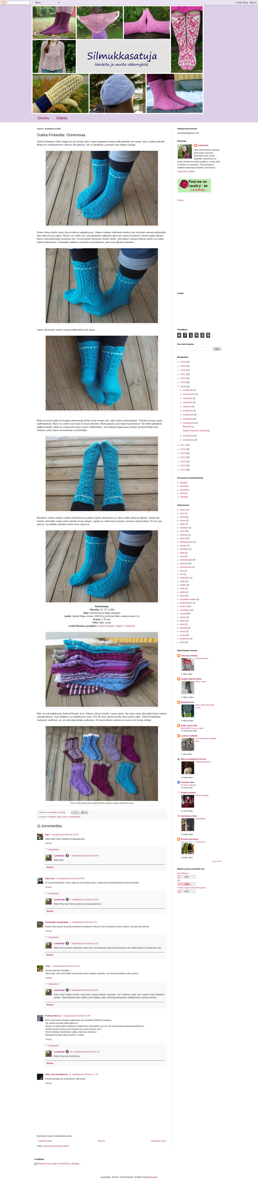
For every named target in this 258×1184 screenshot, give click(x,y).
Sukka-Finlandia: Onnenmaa (196, 430)
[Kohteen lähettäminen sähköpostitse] (73, 812)
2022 (183, 370)
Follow (180, 200)
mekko (183, 585)
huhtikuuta (188, 419)
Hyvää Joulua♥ (202, 795)
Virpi (47, 966)
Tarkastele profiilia (186, 171)
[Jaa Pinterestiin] (86, 812)
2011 (183, 470)
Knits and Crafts (189, 725)
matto (182, 581)
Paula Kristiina (188, 792)
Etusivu (43, 118)
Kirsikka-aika (187, 782)
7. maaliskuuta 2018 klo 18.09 (84, 855)
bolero (183, 510)
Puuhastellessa (53, 1016)
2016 (183, 449)
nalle (182, 588)
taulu (182, 624)
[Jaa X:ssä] (79, 812)
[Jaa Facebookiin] (83, 812)
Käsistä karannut (189, 839)
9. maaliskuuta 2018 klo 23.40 (76, 1016)
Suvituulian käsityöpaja (56, 922)
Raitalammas (187, 702)
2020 (183, 378)
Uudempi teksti (45, 1141)
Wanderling (188, 426)
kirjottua (183, 482)
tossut (183, 631)
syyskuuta (188, 402)
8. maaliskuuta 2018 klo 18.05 (84, 990)
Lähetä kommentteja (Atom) (56, 1146)
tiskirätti (183, 628)
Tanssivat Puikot (189, 656)
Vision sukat (201, 681)
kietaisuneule (186, 542)
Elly (178, 880)
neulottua (52, 817)
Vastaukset (53, 849)
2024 (183, 362)
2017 (183, 445)
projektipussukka (188, 599)
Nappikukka (201, 819)
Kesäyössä (200, 842)
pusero (183, 606)
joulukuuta (188, 390)
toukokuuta (188, 414)
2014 (183, 457)
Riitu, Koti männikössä (56, 1074)
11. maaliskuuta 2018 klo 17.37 (83, 1074)
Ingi (47, 834)
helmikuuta (188, 436)
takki (182, 621)
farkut (182, 517)
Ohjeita (61, 118)
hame (182, 520)
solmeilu (184, 493)
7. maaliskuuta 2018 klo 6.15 (83, 922)
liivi (181, 574)
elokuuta (187, 406)
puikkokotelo (186, 603)
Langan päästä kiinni (191, 679)
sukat (64, 817)
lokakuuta (188, 398)
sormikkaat (185, 610)
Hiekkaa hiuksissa (203, 762)
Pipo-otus (50, 878)
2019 (183, 382)
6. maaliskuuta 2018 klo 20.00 (70, 878)
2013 (183, 461)
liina (182, 571)
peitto (182, 592)
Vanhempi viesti (158, 1141)
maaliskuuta (189, 423)
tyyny (182, 642)
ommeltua (184, 490)
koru (182, 556)
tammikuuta (188, 440)
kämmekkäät (186, 560)
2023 (183, 366)
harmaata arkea (189, 816)
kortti (182, 553)
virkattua (184, 497)
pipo (182, 595)
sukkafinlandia (74, 817)
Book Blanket (182, 873)
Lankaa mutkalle (189, 736)
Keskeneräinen (202, 658)
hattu (182, 524)
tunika (183, 635)
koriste (183, 545)
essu (182, 513)
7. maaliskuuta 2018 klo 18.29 (65, 966)
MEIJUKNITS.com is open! (192, 728)
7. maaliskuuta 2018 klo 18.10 (84, 899)
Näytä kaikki (216, 861)
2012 (183, 465)
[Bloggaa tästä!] (76, 812)
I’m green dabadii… (189, 785)
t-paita (183, 617)
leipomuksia (185, 567)
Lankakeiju (59, 855)
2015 (183, 453)
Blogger (153, 1177)
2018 (183, 386)
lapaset (183, 563)
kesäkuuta (188, 410)
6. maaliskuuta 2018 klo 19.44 (64, 834)
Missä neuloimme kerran (193, 759)
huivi (182, 531)
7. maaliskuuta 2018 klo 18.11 (84, 943)
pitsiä (59, 817)
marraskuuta (189, 394)
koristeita (184, 549)
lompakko (184, 578)
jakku (182, 538)
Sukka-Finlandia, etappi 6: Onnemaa (116, 626)
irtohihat (184, 535)
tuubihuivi (184, 638)
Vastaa (48, 843)
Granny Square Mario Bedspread (191, 888)
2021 (183, 374)
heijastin (184, 528)
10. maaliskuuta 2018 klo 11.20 (85, 1052)
